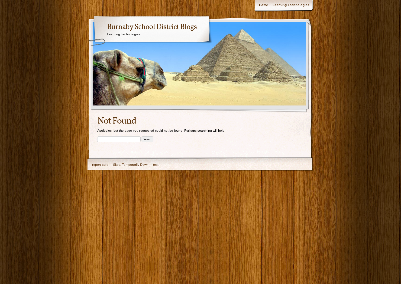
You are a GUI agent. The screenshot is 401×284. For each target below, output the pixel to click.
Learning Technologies (291, 5)
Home (263, 5)
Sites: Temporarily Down (131, 164)
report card (100, 164)
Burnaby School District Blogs (152, 27)
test (155, 164)
